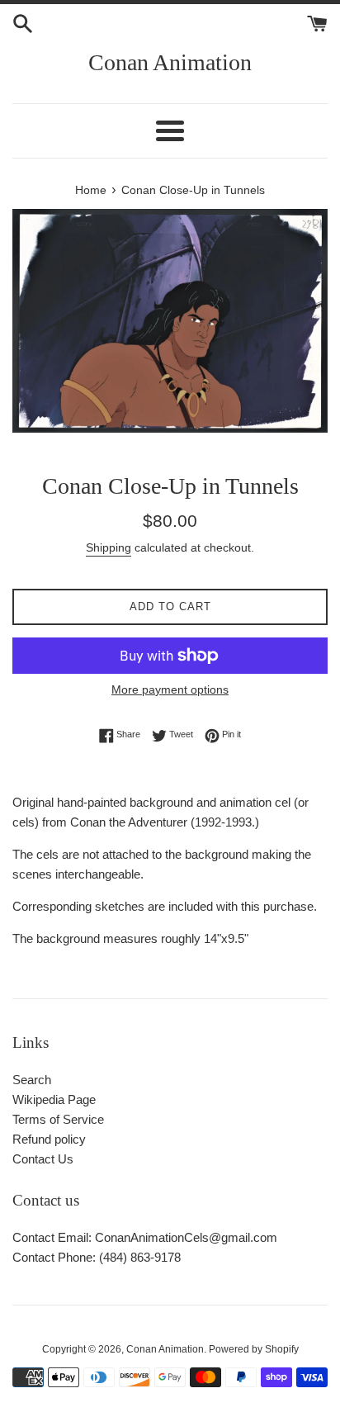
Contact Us (42, 1159)
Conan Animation (170, 62)
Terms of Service (58, 1119)
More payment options (170, 689)
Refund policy (49, 1139)
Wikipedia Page (54, 1099)
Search (31, 1080)
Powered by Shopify (254, 1349)
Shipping (108, 547)
